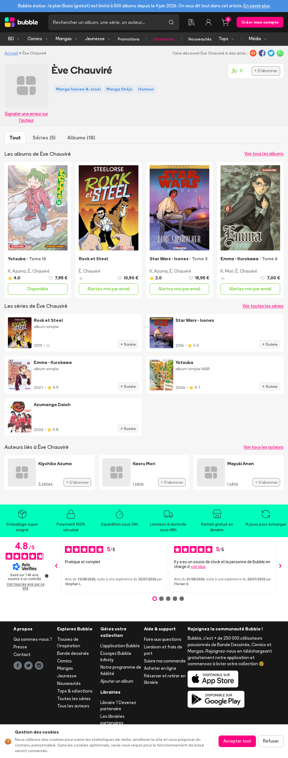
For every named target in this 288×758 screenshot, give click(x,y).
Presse (20, 647)
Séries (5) (44, 137)
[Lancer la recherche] (171, 22)
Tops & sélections (75, 691)
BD (11, 38)
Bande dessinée (73, 653)
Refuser (271, 741)
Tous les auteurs (73, 706)
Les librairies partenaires (112, 719)
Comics (35, 38)
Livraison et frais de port (163, 650)
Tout (15, 137)
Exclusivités (164, 39)
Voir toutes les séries (263, 306)
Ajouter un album (116, 681)
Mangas (64, 38)
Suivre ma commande (165, 661)
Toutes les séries (74, 698)
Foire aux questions (162, 639)
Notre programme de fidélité (120, 670)
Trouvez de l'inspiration (68, 642)
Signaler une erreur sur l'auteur (26, 117)
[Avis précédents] (56, 566)
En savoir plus (257, 5)
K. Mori (226, 271)
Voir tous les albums (264, 153)
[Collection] (191, 22)
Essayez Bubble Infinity (115, 656)
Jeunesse (95, 38)
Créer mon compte (260, 22)
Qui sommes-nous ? (33, 639)
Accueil (11, 53)
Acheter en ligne (160, 668)
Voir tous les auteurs (264, 447)
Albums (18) (81, 137)
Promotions (129, 39)
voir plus (198, 566)
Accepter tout (237, 741)
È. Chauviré (39, 271)
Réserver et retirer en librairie (165, 679)
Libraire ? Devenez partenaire (118, 706)
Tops (223, 38)
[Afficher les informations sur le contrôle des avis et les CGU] (46, 576)
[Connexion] (208, 22)
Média (255, 38)
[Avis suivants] (280, 566)
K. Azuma (17, 271)
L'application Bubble (120, 645)
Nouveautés (200, 39)
